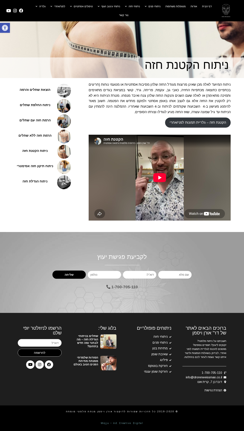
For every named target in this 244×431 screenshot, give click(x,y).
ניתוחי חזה (134, 6)
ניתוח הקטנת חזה (35, 151)
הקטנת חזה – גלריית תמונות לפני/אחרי (198, 122)
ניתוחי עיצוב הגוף (110, 6)
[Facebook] (20, 10)
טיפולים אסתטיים (83, 6)
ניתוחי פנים (154, 6)
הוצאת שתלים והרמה (35, 90)
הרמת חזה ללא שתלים (34, 135)
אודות (194, 6)
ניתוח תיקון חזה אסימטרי (35, 166)
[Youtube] (8, 10)
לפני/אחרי (59, 6)
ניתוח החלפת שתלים (35, 105)
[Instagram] (14, 10)
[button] (122, 287)
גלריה (42, 6)
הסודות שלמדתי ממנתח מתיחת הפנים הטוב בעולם (86, 361)
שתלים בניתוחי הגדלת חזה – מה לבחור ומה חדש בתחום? (87, 341)
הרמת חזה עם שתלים (35, 120)
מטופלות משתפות (175, 6)
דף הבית (207, 6)
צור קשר (123, 15)
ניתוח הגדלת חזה (34, 181)
